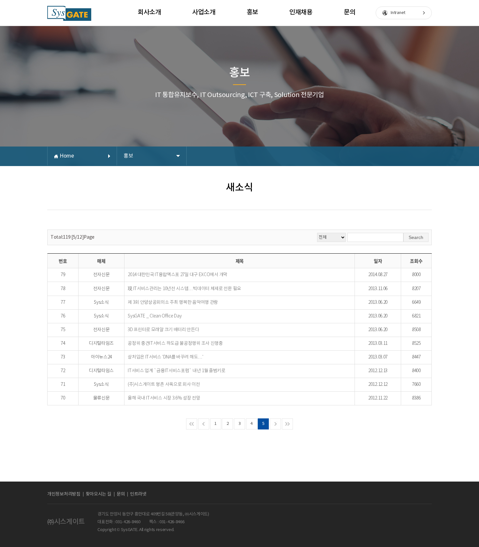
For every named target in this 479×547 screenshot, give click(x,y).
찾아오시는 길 (98, 494)
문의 (349, 12)
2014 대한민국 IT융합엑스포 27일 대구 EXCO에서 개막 (177, 274)
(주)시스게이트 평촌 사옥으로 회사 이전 (164, 384)
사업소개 (203, 12)
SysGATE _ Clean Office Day (154, 316)
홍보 (252, 12)
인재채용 (300, 12)
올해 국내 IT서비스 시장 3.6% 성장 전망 (164, 398)
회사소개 (149, 12)
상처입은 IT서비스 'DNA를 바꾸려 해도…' (165, 357)
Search (416, 237)
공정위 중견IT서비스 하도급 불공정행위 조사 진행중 (175, 343)
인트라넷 (138, 494)
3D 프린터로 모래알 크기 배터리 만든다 (163, 329)
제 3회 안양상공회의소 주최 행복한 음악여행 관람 (173, 302)
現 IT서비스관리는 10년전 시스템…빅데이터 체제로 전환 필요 (184, 288)
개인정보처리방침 (63, 494)
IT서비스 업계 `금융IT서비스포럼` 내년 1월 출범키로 (176, 370)
